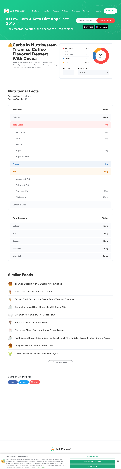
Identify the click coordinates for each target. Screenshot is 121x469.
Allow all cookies (92, 466)
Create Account (105, 20)
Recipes (56, 11)
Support (86, 11)
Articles (65, 11)
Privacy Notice (40, 467)
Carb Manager (14, 10)
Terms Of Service (112, 5)
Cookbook (76, 11)
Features (35, 11)
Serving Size (82, 68)
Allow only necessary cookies (92, 461)
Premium (46, 11)
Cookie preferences (92, 457)
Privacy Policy (99, 5)
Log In (98, 11)
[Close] (118, 461)
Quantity (66, 68)
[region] (60, 461)
